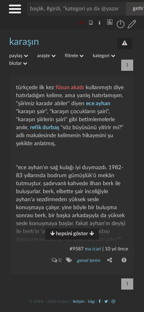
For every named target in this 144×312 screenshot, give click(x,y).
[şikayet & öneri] (124, 43)
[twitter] (106, 302)
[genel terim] (68, 260)
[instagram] (113, 302)
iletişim (78, 302)
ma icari (93, 248)
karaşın (24, 42)
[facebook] (99, 302)
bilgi (91, 302)
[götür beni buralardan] (130, 271)
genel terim (88, 260)
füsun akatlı (70, 87)
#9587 (77, 248)
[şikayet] (124, 260)
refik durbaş (44, 127)
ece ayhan (98, 103)
